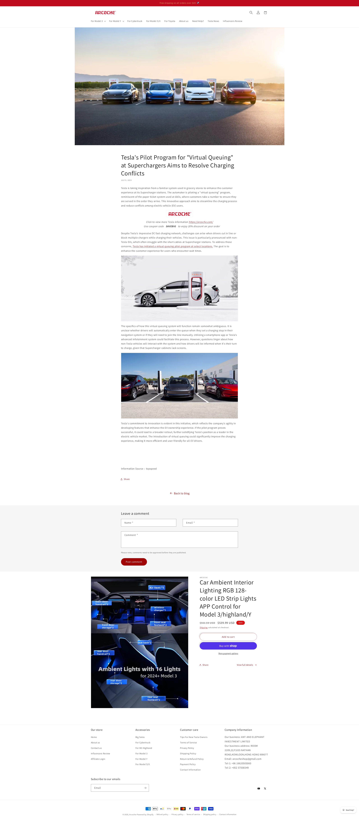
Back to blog (182, 493)
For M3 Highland (143, 748)
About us (95, 742)
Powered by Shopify (145, 814)
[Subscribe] (145, 788)
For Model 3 (141, 753)
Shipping (204, 627)
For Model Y (141, 758)
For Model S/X (142, 764)
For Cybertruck (142, 742)
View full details (245, 664)
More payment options (228, 653)
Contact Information (190, 769)
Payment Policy (188, 764)
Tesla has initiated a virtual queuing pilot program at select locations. (173, 246)
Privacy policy (177, 814)
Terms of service (193, 814)
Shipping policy (209, 814)
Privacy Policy (187, 748)
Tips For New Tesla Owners (193, 737)
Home (94, 737)
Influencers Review (100, 753)
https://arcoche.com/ (201, 222)
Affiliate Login (98, 758)
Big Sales (140, 737)
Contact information (227, 814)
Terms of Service (188, 742)
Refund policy (162, 814)
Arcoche (132, 814)
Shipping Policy (188, 753)
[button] (98, 21)
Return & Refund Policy (192, 758)
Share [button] (127, 479)
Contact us (96, 748)
